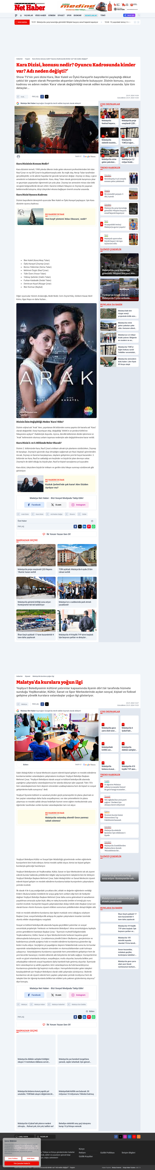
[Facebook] (116, 1136)
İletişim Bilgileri (128, 1152)
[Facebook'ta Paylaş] (42, 96)
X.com (58, 505)
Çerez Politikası (13, 1158)
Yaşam (27, 59)
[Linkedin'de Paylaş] (84, 526)
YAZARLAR (44, 1137)
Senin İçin (130, 15)
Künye (82, 1149)
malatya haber (39, 1004)
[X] (120, 1136)
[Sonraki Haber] (138, 22)
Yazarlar (28, 15)
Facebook (36, 505)
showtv (72, 514)
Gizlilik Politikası (107, 1152)
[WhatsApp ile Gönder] (93, 526)
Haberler (19, 59)
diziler (84, 514)
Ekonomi (77, 15)
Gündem (51, 15)
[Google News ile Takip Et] (89, 156)
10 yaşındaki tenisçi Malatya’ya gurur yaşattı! (56, 22)
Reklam (82, 1152)
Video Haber (40, 15)
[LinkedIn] (129, 1136)
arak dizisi (22, 97)
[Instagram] (125, 1136)
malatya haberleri (58, 1004)
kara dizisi (39, 514)
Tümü (102, 15)
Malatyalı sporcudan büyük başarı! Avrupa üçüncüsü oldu (109, 22)
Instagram (80, 505)
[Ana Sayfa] (21, 15)
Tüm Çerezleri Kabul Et (22, 1163)
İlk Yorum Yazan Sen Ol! (59, 534)
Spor (69, 15)
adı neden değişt (56, 514)
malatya (24, 704)
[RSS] (138, 1136)
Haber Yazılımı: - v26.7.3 (121, 1167)
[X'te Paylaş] (46, 96)
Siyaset (61, 15)
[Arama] (139, 15)
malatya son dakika (79, 1004)
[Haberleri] (38, 156)
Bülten (25, 765)
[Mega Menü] (16, 15)
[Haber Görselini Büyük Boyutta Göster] (56, 129)
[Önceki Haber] (135, 22)
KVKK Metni (30, 1158)
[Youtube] (134, 1136)
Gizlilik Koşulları (86, 1156)
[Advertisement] (77, 41)
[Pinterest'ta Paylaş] (89, 526)
